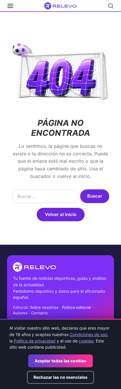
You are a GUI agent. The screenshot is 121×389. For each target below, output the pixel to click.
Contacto (39, 313)
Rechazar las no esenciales (60, 377)
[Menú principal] (10, 6)
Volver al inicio (60, 214)
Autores (20, 313)
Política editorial (76, 307)
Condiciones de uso (88, 334)
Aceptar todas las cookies (60, 360)
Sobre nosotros (44, 307)
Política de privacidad (35, 340)
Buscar (94, 196)
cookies (86, 340)
